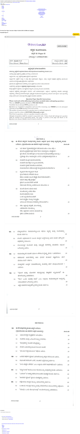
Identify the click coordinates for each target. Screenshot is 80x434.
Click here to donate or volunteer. (16, 2)
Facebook (8, 428)
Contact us (3, 19)
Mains (3, 24)
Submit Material (11, 419)
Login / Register (4, 20)
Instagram (8, 431)
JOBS (41, 16)
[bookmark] (79, 35)
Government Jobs (4, 23)
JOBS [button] (3, 15)
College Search (18, 423)
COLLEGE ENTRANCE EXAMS (41, 9)
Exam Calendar (22, 423)
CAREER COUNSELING (41, 13)
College (3, 7)
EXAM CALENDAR (42, 10)
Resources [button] (3, 11)
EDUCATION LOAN (42, 14)
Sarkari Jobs (5, 423)
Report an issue (76, 34)
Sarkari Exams (9, 423)
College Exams (13, 423)
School (3, 6)
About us (3, 18)
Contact (3, 426)
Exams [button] (3, 8)
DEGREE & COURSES (41, 12)
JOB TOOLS (41, 17)
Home (3, 22)
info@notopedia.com (8, 416)
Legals (3, 427)
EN (1, 3)
